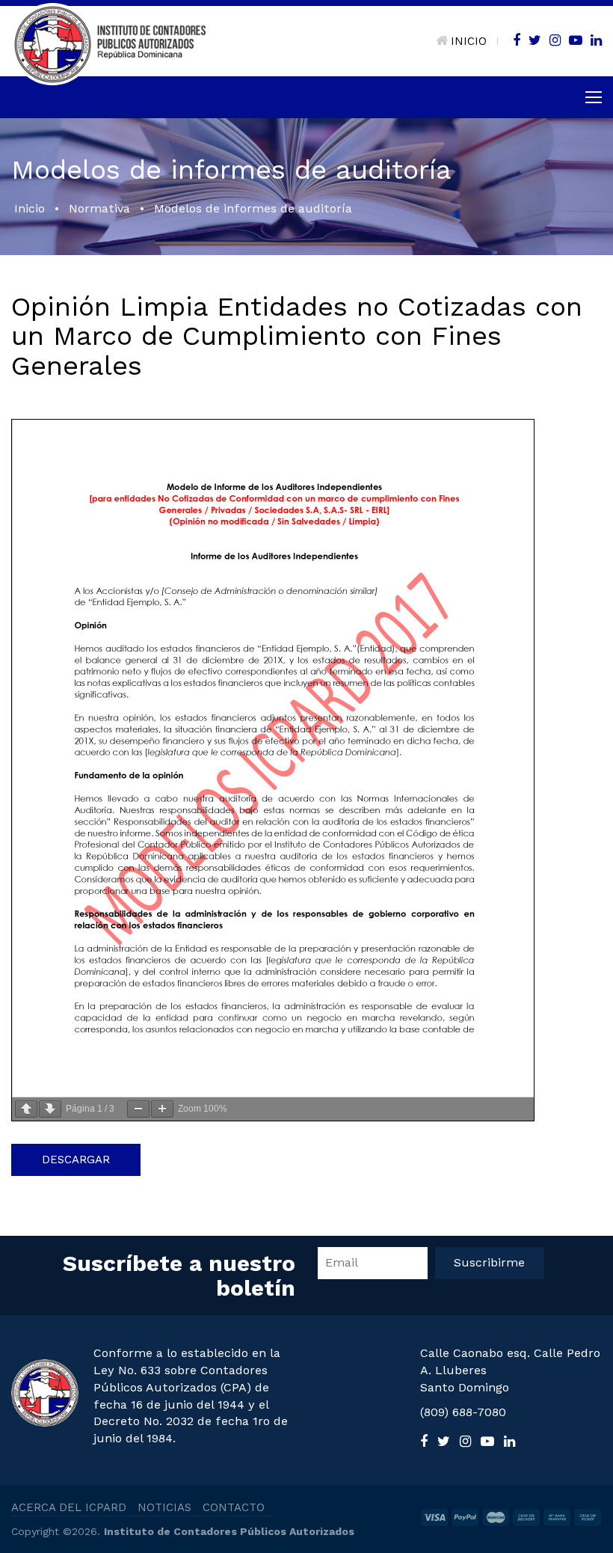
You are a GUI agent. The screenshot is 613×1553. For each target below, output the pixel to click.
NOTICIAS (164, 1507)
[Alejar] (138, 1109)
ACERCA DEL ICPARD (68, 1507)
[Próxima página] (50, 1109)
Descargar (76, 1159)
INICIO (469, 41)
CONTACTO (234, 1507)
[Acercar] (162, 1109)
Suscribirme (489, 1262)
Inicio (29, 208)
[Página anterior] (26, 1109)
